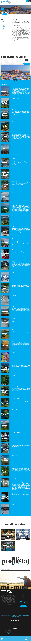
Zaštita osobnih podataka (15, 616)
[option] (15, 72)
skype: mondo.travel (23, 624)
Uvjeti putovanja (20, 615)
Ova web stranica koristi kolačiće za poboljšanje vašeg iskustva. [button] (12, 638)
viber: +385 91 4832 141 (22, 623)
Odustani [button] (26, 637)
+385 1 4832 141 (8, 623)
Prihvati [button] (26, 639)
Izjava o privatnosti (26, 615)
